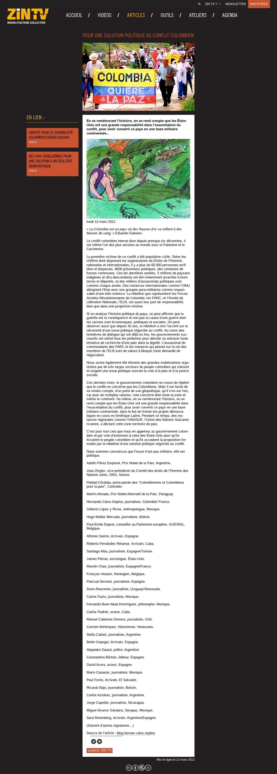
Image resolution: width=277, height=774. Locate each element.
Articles (136, 15)
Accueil (74, 15)
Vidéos (105, 15)
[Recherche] (199, 4)
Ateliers (198, 15)
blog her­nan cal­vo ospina (136, 733)
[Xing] (93, 741)
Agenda (229, 15)
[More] (99, 741)
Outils (167, 15)
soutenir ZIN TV (100, 750)
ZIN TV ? (211, 4)
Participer (259, 4)
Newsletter (235, 4)
